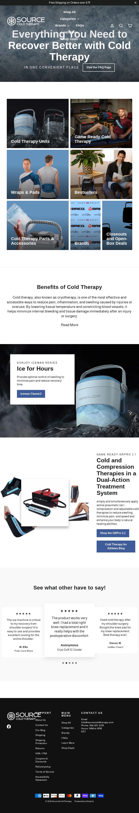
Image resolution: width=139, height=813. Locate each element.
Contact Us (41, 725)
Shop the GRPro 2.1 (113, 533)
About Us (40, 720)
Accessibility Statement (42, 778)
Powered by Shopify (84, 801)
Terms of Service (44, 771)
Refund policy (43, 766)
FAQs (80, 25)
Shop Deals (69, 39)
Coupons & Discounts (41, 760)
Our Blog (40, 730)
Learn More (69, 32)
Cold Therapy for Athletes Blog (116, 546)
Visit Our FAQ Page (98, 67)
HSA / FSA (41, 753)
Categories (68, 19)
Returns (39, 748)
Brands (61, 25)
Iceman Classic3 (31, 393)
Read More (69, 325)
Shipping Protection (41, 742)
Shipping (40, 735)
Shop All (69, 12)
